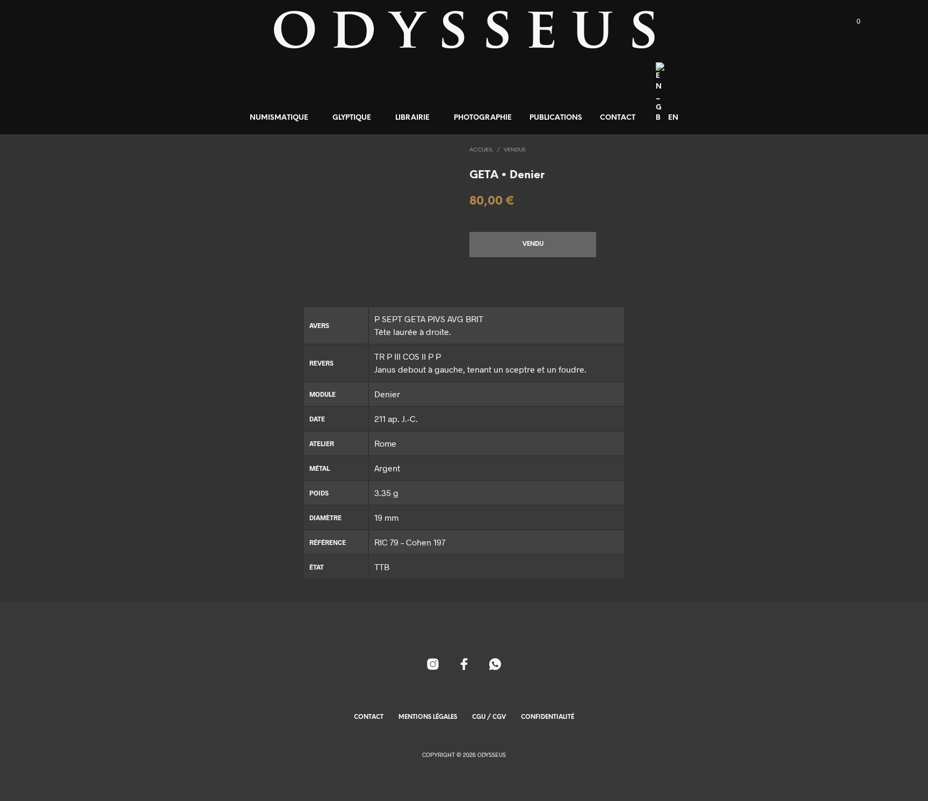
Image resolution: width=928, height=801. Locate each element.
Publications (556, 117)
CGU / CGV (489, 717)
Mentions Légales (427, 717)
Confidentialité (547, 717)
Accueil (481, 150)
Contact (617, 117)
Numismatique (279, 117)
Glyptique (351, 117)
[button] (852, 21)
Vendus (514, 150)
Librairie (412, 117)
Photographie (483, 117)
